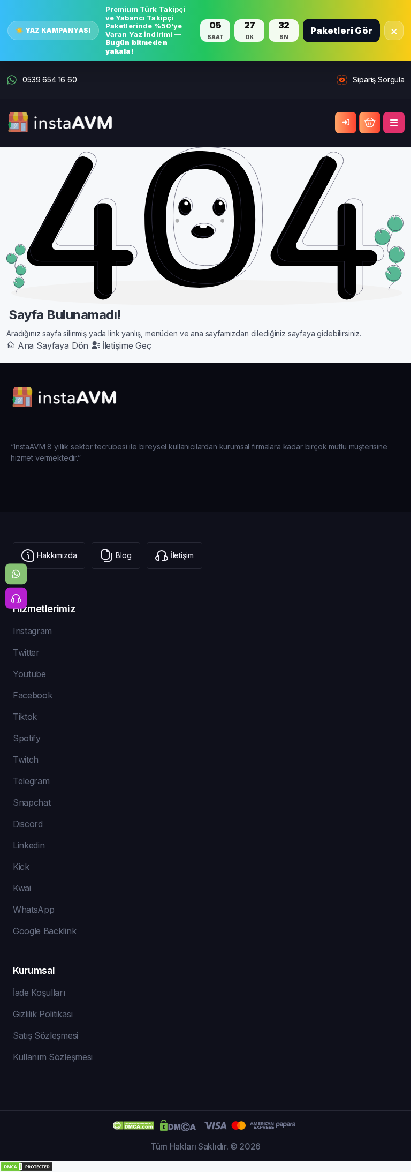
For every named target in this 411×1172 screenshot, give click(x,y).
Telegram (31, 781)
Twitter (26, 652)
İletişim (182, 555)
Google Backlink (44, 931)
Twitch (26, 759)
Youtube (29, 673)
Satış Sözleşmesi (45, 1035)
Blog (123, 555)
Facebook (32, 695)
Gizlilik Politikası (43, 1014)
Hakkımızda (57, 555)
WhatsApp (33, 909)
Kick (21, 866)
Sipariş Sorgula (379, 79)
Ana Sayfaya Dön (53, 345)
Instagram (32, 631)
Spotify (27, 738)
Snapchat (31, 802)
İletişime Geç (125, 345)
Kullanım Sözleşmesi (53, 1056)
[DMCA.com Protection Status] (205, 1166)
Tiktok (25, 716)
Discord (28, 823)
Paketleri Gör (341, 30)
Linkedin (28, 845)
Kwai (22, 888)
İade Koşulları (39, 992)
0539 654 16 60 (49, 79)
